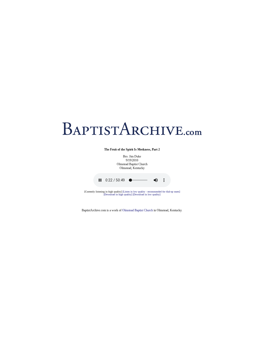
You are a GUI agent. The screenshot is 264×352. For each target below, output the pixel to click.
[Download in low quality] (146, 194)
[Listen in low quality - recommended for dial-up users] (151, 191)
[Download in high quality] (118, 194)
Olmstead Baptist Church (137, 210)
